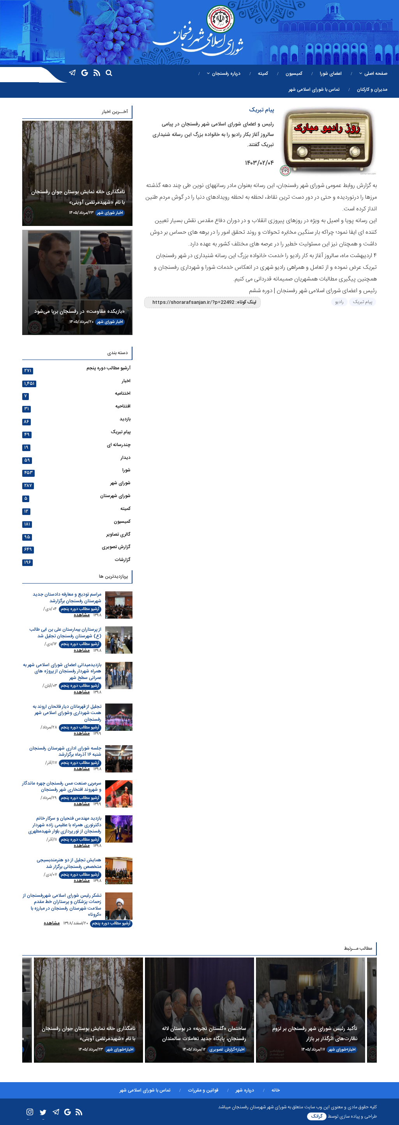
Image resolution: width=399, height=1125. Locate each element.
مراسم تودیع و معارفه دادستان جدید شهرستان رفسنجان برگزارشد (67, 598)
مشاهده (82, 615)
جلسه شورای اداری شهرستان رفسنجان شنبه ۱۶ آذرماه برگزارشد (65, 751)
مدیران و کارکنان (372, 89)
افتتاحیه (123, 406)
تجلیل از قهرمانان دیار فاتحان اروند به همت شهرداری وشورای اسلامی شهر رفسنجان (67, 713)
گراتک (317, 1116)
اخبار (119, 213)
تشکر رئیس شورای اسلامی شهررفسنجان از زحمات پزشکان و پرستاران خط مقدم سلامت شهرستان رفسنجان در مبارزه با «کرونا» (62, 905)
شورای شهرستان (115, 496)
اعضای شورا (331, 74)
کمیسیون (294, 74)
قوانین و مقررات (203, 1090)
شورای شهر (106, 213)
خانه (276, 1090)
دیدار (126, 458)
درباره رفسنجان (226, 74)
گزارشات (123, 560)
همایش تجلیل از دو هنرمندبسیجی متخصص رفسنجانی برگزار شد (69, 863)
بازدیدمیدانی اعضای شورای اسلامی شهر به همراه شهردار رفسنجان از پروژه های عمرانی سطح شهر (62, 671)
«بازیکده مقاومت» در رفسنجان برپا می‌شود (79, 311)
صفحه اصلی (375, 74)
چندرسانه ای (119, 445)
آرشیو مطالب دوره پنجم (109, 368)
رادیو (339, 302)
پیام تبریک (362, 302)
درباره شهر (245, 1090)
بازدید (125, 419)
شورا (126, 470)
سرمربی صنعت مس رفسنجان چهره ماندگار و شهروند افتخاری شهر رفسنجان (61, 786)
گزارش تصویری (116, 547)
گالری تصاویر (118, 534)
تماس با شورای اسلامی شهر (314, 89)
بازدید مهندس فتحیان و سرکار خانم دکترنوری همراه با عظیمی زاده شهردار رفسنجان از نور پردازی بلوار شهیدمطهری (64, 825)
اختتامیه (123, 393)
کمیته (263, 74)
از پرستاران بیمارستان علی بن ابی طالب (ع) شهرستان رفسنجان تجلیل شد (65, 633)
